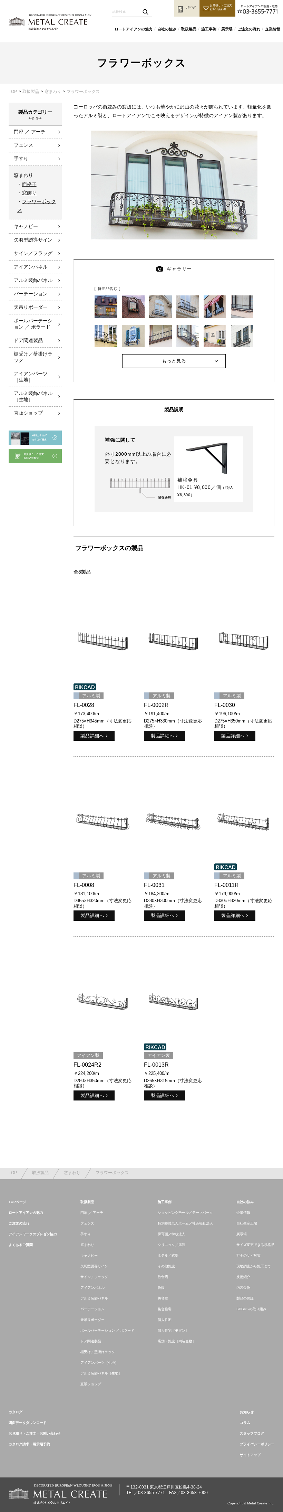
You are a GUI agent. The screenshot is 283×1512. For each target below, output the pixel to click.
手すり (21, 158)
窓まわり (53, 91)
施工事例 (208, 29)
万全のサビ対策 (248, 1255)
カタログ (15, 1412)
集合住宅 (165, 1309)
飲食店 (163, 1277)
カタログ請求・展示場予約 (29, 1444)
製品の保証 (245, 1298)
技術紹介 (243, 1277)
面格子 (29, 184)
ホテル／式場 (168, 1255)
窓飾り (29, 193)
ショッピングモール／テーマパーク (185, 1213)
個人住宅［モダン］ (173, 1330)
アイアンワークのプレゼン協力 (33, 1234)
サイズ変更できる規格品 (255, 1245)
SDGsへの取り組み (251, 1309)
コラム (245, 1423)
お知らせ (247, 1412)
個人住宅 (165, 1320)
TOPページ (17, 1202)
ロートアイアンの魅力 (134, 29)
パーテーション (31, 293)
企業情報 (272, 29)
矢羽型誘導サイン (33, 240)
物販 (161, 1287)
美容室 (163, 1298)
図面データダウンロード (28, 1423)
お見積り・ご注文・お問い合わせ (34, 1433)
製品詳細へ (92, 735)
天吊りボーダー (31, 307)
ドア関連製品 (28, 340)
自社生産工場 (246, 1223)
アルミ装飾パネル (33, 280)
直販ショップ (28, 413)
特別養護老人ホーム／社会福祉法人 (185, 1223)
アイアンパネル (31, 267)
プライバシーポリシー (257, 1444)
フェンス (23, 145)
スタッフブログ (252, 1433)
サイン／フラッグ (33, 253)
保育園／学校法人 (171, 1234)
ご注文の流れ (248, 29)
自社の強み (166, 29)
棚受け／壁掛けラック (33, 357)
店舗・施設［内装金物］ (177, 1341)
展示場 (227, 29)
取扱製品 (188, 29)
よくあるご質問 (21, 1245)
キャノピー (26, 226)
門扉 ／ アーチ (30, 131)
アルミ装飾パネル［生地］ (33, 396)
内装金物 (243, 1287)
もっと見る (174, 360)
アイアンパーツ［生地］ (31, 376)
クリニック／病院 (171, 1245)
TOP (13, 91)
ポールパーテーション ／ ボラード (33, 324)
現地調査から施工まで (253, 1266)
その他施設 (166, 1266)
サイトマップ (250, 1455)
